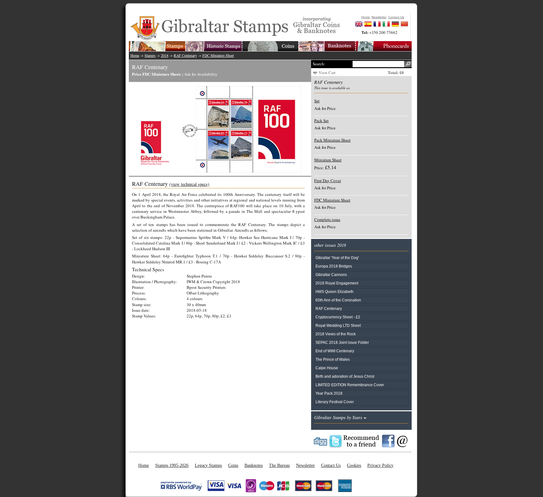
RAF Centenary (185, 55)
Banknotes (253, 465)
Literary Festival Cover (334, 402)
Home (134, 55)
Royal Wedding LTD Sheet (338, 325)
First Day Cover (327, 180)
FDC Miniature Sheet (218, 55)
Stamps (150, 55)
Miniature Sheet (328, 160)
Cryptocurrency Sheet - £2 (337, 317)
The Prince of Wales (332, 359)
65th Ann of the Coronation (338, 300)
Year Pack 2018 (329, 393)
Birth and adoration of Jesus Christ (344, 376)
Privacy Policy (380, 465)
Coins (233, 465)
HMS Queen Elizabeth (334, 291)
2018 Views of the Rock (335, 334)
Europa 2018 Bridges (333, 266)
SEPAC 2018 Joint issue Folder (342, 342)
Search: (319, 64)
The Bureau (279, 465)
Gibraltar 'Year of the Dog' (337, 258)
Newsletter (305, 465)
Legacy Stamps (208, 465)
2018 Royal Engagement (336, 283)
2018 (164, 55)
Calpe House (326, 368)
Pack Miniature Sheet (332, 140)
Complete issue (327, 219)
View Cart (327, 72)
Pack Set (321, 120)
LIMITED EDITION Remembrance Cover (349, 385)
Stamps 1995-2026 (172, 465)
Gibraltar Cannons (331, 275)
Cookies (354, 465)
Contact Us (331, 465)
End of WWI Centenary (334, 351)
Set (317, 101)
